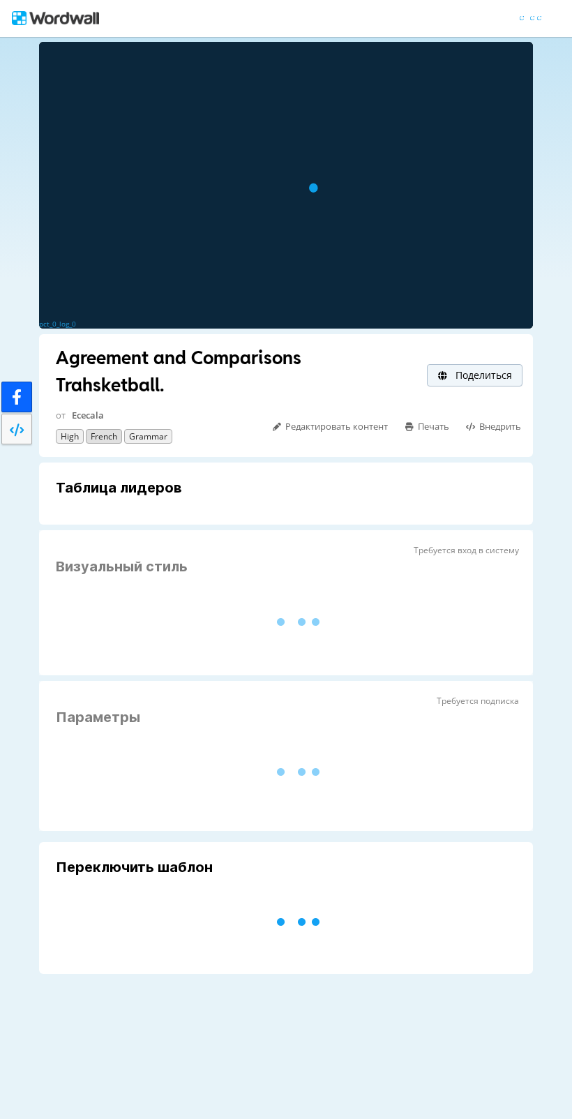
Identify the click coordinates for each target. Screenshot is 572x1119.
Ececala (88, 415)
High (70, 436)
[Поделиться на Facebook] (16, 397)
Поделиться (482, 375)
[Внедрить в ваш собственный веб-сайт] (16, 429)
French (104, 436)
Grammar (148, 436)
